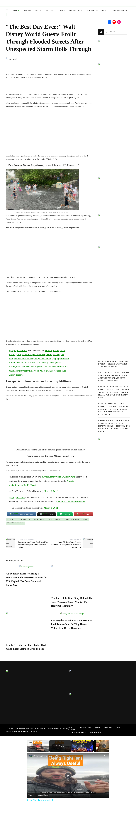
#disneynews (55, 362)
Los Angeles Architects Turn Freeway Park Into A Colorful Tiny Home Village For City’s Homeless (71, 624)
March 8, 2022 (51, 491)
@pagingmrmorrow (18, 350)
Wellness (50, 10)
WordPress (24, 731)
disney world (54, 519)
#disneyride (14, 366)
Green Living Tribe (25, 728)
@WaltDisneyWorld (51, 476)
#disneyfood (33, 370)
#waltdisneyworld (30, 354)
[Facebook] (109, 21)
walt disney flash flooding (75, 519)
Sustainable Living (32, 10)
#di (41, 370)
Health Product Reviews (71, 10)
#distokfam (35, 362)
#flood (12, 362)
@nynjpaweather (17, 497)
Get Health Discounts (96, 10)
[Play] (82, 746)
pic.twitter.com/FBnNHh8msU (70, 501)
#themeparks (15, 370)
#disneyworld (45, 354)
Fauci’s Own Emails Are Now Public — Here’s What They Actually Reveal (113, 363)
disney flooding (23, 519)
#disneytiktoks (22, 362)
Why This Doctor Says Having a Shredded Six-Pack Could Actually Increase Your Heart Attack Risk (114, 377)
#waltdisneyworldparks (31, 366)
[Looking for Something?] (115, 32)
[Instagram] (119, 21)
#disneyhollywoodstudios (39, 358)
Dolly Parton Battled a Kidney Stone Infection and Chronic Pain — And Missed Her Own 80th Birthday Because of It (113, 409)
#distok (48, 350)
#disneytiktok (59, 350)
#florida (70, 481)
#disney (44, 362)
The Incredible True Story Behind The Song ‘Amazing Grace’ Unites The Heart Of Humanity (72, 602)
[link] (30, 756)
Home (15, 10)
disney (10, 519)
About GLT (71, 730)
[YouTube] (114, 21)
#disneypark (58, 354)
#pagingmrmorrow (60, 358)
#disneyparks (15, 354)
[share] (104, 755)
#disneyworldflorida (58, 366)
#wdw (46, 366)
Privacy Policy (33, 731)
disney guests (39, 519)
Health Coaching (119, 10)
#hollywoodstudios (18, 358)
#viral (24, 370)
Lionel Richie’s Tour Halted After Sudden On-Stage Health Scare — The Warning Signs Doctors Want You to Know (114, 426)
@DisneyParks (69, 476)
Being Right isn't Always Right (47, 756)
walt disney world (15, 523)
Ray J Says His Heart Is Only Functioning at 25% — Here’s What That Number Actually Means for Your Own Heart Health (114, 392)
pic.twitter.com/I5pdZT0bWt (22, 485)
